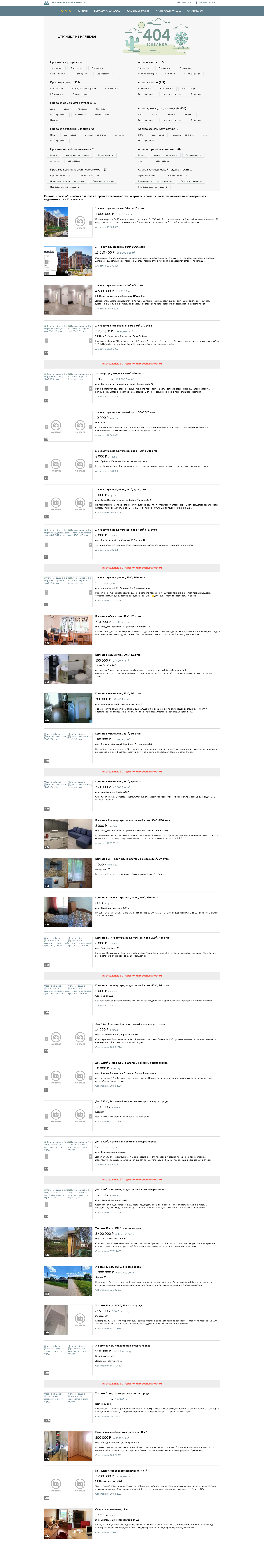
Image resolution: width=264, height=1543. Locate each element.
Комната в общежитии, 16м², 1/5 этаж (118, 616)
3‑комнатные (98, 68)
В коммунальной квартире (84, 89)
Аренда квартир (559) (152, 62)
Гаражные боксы (105, 155)
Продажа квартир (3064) (66, 62)
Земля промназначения (95, 135)
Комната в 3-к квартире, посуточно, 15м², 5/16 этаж (126, 897)
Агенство (119, 135)
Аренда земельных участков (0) (158, 129)
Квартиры (66, 11)
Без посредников (105, 74)
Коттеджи (82, 109)
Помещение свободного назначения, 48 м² (121, 1471)
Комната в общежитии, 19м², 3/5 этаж (118, 734)
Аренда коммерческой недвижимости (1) (165, 169)
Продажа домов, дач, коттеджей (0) (73, 103)
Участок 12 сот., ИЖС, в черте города (118, 1267)
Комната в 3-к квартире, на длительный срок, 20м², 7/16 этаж (132, 938)
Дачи (66, 109)
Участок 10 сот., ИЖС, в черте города (118, 1228)
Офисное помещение (60, 176)
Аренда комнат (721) (151, 82)
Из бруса (54, 120)
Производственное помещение (64, 187)
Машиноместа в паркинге (77, 155)
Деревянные (80, 115)
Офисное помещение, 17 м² (112, 1509)
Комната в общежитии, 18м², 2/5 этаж (118, 781)
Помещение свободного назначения (67, 181)
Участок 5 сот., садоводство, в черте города (122, 1393)
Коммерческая (195, 11)
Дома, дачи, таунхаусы (107, 11)
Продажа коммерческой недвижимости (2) (78, 169)
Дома (52, 109)
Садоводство (70, 135)
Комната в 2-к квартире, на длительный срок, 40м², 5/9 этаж (132, 985)
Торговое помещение (89, 176)
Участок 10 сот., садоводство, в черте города (122, 1346)
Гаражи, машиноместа (168, 11)
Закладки (186, 3)
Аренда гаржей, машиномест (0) (159, 149)
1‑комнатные (56, 68)
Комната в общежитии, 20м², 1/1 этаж (118, 655)
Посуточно (170, 74)
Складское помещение (103, 181)
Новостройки (81, 74)
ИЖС (52, 135)
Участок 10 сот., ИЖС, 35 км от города (118, 1305)
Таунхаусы (100, 109)
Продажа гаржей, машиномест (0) (72, 149)
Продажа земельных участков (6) (72, 129)
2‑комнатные (77, 68)
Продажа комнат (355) (65, 82)
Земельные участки (138, 11)
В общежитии (56, 89)
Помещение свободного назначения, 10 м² (121, 1432)
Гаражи (53, 155)
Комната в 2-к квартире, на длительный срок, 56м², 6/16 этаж (132, 820)
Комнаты (83, 11)
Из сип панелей (102, 115)
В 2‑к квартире (111, 89)
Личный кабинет (207, 3)
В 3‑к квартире (57, 94)
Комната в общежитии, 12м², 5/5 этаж (118, 693)
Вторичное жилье (58, 74)
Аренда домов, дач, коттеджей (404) (162, 108)
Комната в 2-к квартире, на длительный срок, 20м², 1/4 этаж (132, 859)
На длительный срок (147, 74)
